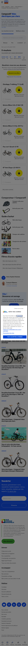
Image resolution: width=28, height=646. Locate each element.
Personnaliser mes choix (8, 333)
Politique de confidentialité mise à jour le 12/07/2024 (12, 330)
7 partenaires (19, 315)
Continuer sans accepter (18, 308)
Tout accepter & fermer (14, 336)
